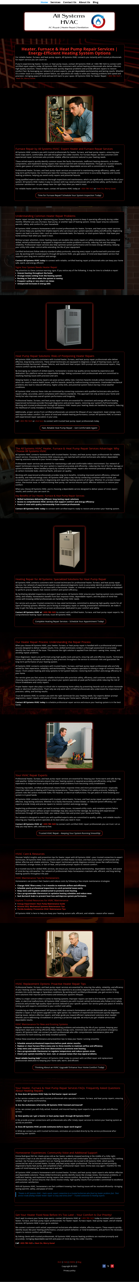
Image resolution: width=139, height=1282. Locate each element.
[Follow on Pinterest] (112, 1266)
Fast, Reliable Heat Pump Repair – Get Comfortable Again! (69, 427)
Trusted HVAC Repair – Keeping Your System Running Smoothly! (69, 833)
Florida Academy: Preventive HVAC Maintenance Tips (41, 909)
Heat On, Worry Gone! (25, 78)
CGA (65, 1262)
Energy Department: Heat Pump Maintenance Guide (41, 904)
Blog (95, 3)
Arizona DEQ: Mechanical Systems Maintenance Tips (41, 906)
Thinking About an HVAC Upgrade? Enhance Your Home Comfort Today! (69, 1067)
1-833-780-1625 (113, 76)
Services (55, 3)
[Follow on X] (108, 1266)
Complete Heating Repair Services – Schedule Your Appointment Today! (69, 621)
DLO (59, 1262)
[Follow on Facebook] (104, 1266)
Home (44, 3)
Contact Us (69, 3)
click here (39, 421)
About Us (84, 3)
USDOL (72, 1262)
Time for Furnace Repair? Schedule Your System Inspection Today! (69, 195)
